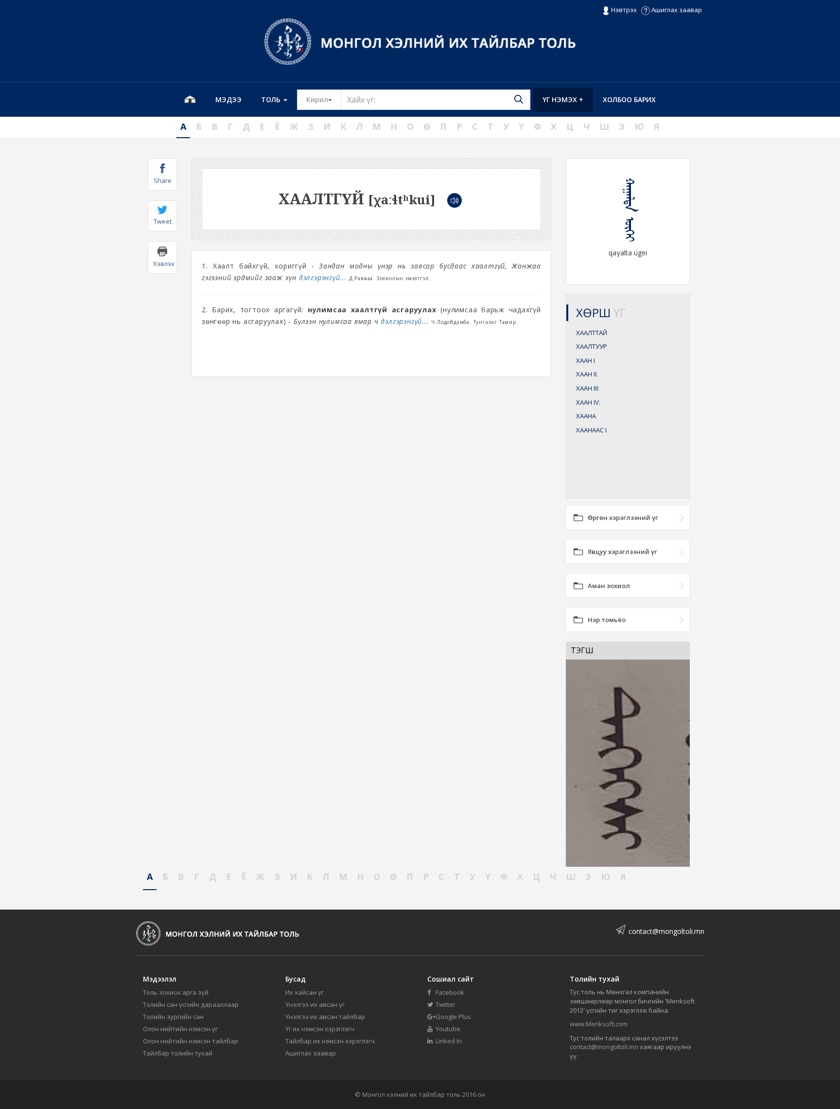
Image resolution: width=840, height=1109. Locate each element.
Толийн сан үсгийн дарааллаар (191, 1004)
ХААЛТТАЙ (591, 332)
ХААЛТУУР (591, 346)
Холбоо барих (629, 99)
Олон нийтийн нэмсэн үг (180, 1028)
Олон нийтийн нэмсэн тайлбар (190, 1041)
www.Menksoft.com (599, 1024)
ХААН (585, 360)
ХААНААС (591, 430)
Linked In (448, 1041)
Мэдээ (228, 99)
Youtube (447, 1028)
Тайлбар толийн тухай (177, 1053)
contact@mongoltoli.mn (666, 931)
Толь (271, 99)
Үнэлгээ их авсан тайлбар (325, 1016)
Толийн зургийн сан (173, 1016)
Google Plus (452, 1016)
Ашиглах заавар (676, 9)
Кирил (323, 99)
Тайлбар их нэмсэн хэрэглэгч (330, 1041)
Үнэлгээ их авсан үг (315, 1004)
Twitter (444, 1004)
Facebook (449, 992)
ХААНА (586, 415)
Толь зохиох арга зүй (176, 992)
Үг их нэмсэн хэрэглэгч (319, 1028)
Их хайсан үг (304, 992)
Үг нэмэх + (562, 99)
